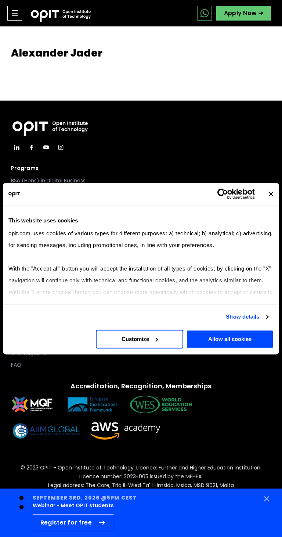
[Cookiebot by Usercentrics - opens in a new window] (223, 193)
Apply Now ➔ (243, 13)
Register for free (66, 522)
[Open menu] (14, 13)
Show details (242, 316)
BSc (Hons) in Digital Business (48, 180)
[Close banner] (271, 193)
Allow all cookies (230, 339)
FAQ (16, 365)
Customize (135, 339)
